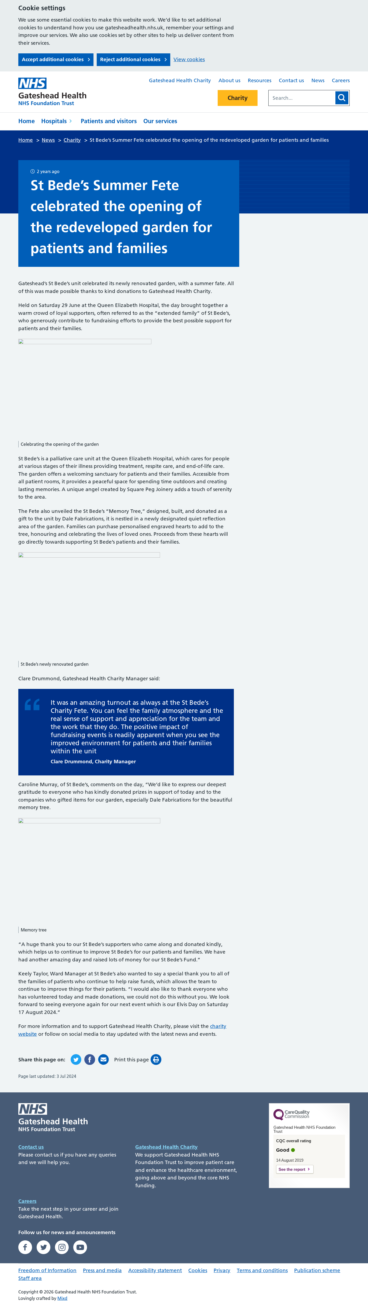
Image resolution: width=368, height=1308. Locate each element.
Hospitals (54, 121)
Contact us (291, 80)
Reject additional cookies (130, 59)
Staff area (30, 1278)
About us (229, 80)
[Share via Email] (103, 1059)
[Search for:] (301, 98)
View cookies (189, 59)
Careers (341, 80)
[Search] (341, 97)
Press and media (102, 1270)
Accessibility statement (155, 1270)
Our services (160, 121)
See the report (292, 1169)
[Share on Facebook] (89, 1059)
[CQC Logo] (291, 1119)
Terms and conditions (262, 1270)
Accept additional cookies (53, 59)
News (317, 80)
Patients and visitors (109, 121)
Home (26, 121)
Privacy (222, 1270)
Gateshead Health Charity (180, 80)
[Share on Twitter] (76, 1059)
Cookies (197, 1270)
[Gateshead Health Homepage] (56, 91)
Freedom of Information (47, 1270)
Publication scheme (317, 1270)
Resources (259, 80)
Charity (238, 98)
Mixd (62, 1298)
